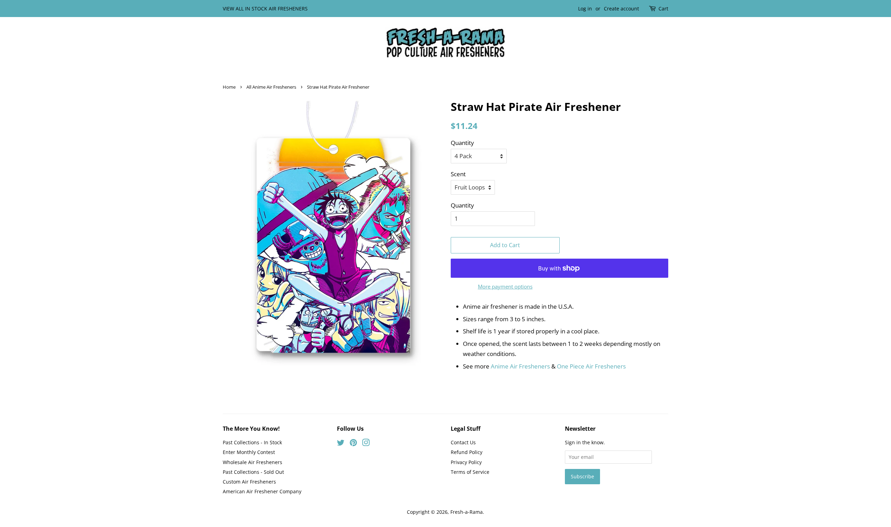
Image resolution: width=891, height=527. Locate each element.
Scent (458, 174)
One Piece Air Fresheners (591, 366)
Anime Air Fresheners (520, 366)
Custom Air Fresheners (249, 481)
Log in (585, 8)
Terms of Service (470, 472)
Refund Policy (466, 452)
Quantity (462, 143)
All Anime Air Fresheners (271, 87)
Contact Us (463, 442)
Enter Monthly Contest (249, 452)
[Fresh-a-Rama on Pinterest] (353, 443)
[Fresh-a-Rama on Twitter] (341, 443)
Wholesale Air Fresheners (252, 462)
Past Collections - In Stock (252, 442)
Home (229, 87)
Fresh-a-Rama (466, 512)
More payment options (505, 286)
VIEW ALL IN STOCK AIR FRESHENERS (265, 8)
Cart (663, 8)
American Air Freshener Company (262, 491)
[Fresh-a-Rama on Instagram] (366, 443)
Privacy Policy (466, 462)
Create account (621, 8)
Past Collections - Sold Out (253, 472)
